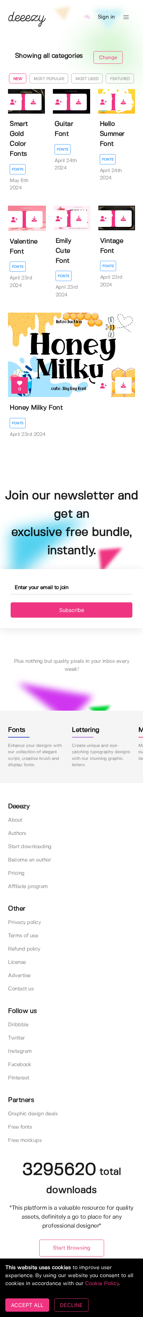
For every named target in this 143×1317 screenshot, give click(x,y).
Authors (17, 833)
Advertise (19, 975)
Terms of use (23, 935)
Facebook (19, 1064)
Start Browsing (71, 1248)
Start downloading (30, 846)
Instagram (20, 1051)
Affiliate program (28, 886)
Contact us (21, 988)
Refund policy (24, 949)
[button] (126, 17)
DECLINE (71, 1305)
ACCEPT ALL (27, 1305)
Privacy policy (24, 922)
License (17, 962)
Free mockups (25, 1140)
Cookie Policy (102, 1283)
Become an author (29, 860)
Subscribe (71, 610)
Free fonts (20, 1127)
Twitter (16, 1038)
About (15, 820)
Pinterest (18, 1077)
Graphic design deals (33, 1113)
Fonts (17, 169)
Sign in (106, 17)
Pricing (16, 873)
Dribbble (18, 1024)
